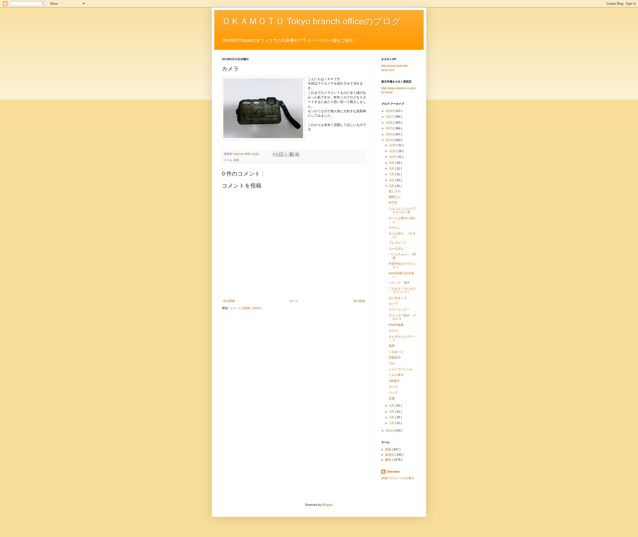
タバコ (393, 386)
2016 (390, 122)
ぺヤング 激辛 (399, 282)
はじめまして (398, 298)
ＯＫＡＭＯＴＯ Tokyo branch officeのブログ (311, 21)
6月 (392, 180)
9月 (392, 163)
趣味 (388, 459)
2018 (390, 111)
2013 (390, 140)
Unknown (392, 471)
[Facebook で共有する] (291, 154)
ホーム (294, 301)
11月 (393, 151)
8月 (392, 168)
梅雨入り (395, 197)
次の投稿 (229, 301)
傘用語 (390, 454)
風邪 (392, 346)
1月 (392, 423)
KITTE (393, 202)
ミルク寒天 (396, 375)
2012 (390, 430)
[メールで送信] (275, 154)
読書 (392, 398)
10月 (393, 157)
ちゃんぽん (396, 248)
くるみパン (396, 352)
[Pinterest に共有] (297, 154)
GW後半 (394, 381)
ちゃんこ (395, 227)
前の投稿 (359, 301)
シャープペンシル (401, 369)
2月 (392, 417)
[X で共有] (286, 154)
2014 (390, 134)
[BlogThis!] (280, 154)
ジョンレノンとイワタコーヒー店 (402, 210)
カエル (393, 330)
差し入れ (395, 191)
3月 (392, 411)
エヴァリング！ (399, 309)
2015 (390, 128)
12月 (393, 145)
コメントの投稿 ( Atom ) (245, 308)
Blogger (327, 505)
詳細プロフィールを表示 (397, 478)
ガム (392, 363)
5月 (392, 186)
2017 (390, 116)
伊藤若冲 (395, 357)
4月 (392, 405)
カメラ (393, 303)
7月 (392, 174)
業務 (236, 160)
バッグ (393, 392)
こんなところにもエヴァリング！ (402, 290)
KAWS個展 (396, 325)
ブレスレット (398, 242)
